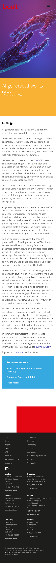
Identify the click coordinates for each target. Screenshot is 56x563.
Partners (30, 459)
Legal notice (31, 452)
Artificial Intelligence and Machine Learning (24, 370)
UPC (6, 452)
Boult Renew (31, 437)
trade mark (19, 352)
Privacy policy (31, 463)
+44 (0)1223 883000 (12, 535)
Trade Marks (12, 382)
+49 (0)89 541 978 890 (12, 506)
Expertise (8, 441)
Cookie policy (31, 445)
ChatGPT (38, 160)
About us (8, 456)
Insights (7, 445)
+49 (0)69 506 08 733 (34, 484)
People (7, 437)
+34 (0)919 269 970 (33, 511)
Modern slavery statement (36, 456)
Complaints (31, 448)
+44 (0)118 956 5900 (34, 532)
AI (30, 352)
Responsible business (12, 459)
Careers (7, 448)
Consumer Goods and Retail (20, 377)
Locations (8, 463)
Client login (31, 441)
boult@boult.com (42, 346)
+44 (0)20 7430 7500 (12, 487)
